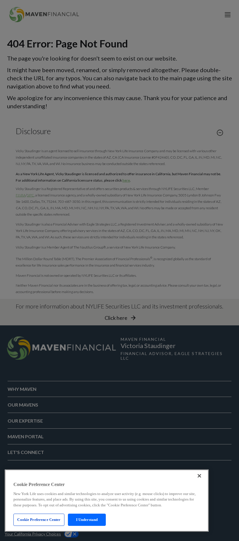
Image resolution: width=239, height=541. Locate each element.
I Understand (87, 519)
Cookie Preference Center (38, 519)
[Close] (199, 475)
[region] (107, 500)
